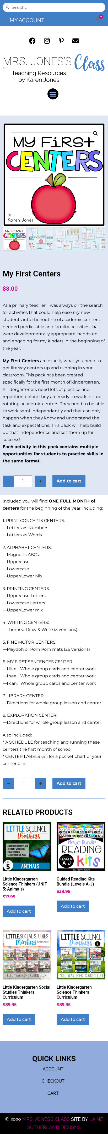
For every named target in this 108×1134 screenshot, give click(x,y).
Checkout (53, 1081)
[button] (52, 93)
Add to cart (69, 481)
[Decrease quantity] (8, 481)
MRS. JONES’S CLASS (46, 1119)
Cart (53, 1093)
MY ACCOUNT (27, 20)
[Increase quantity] (40, 481)
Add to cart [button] (19, 911)
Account (53, 1068)
